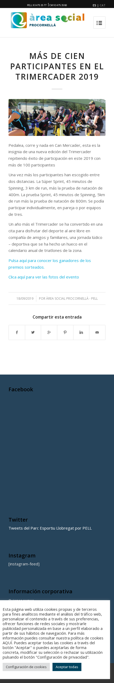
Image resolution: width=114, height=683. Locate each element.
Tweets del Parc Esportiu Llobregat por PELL (50, 528)
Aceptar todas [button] (67, 666)
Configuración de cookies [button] (26, 666)
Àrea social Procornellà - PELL (72, 298)
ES (94, 5)
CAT (103, 5)
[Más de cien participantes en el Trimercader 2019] (57, 117)
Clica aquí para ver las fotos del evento (43, 277)
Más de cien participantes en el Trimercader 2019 (57, 66)
